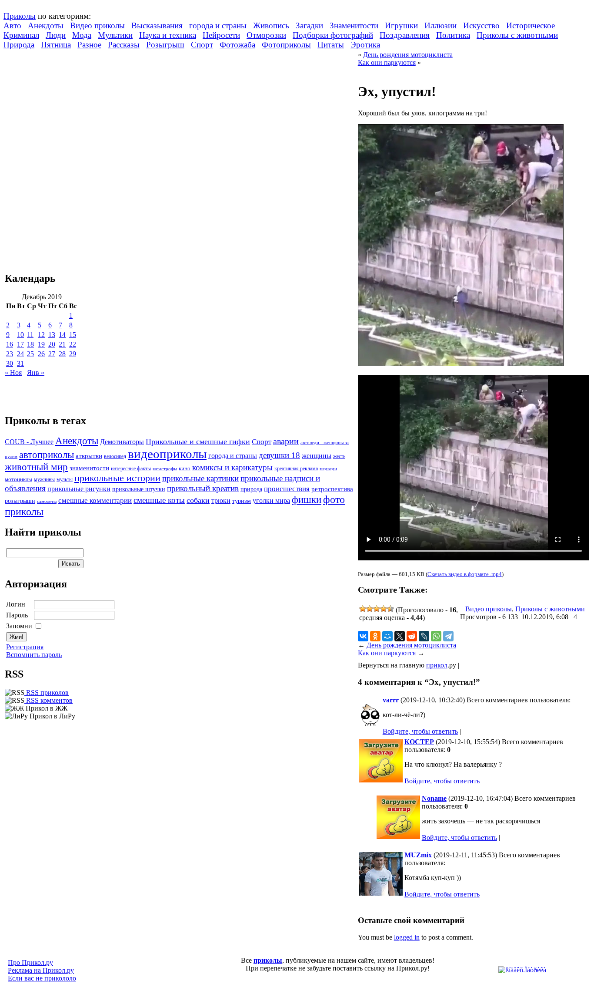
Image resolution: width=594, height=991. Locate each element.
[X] (399, 636)
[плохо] (369, 608)
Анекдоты (45, 25)
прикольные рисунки (78, 488)
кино (184, 468)
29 (72, 353)
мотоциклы (18, 479)
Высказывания (157, 25)
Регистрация (24, 647)
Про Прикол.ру (30, 962)
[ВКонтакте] (363, 636)
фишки (306, 499)
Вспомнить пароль (34, 654)
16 (9, 344)
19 (41, 344)
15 (72, 334)
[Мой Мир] (387, 636)
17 (20, 344)
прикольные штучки (138, 488)
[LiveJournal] (424, 636)
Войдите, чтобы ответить (420, 731)
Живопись (271, 25)
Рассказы (124, 44)
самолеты (47, 501)
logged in (407, 937)
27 (51, 353)
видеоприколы (167, 454)
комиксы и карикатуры (232, 467)
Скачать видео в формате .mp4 (464, 574)
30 (9, 363)
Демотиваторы (122, 442)
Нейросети (221, 35)
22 (72, 344)
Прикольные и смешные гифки (198, 441)
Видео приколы (97, 25)
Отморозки (266, 35)
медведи (328, 468)
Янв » (35, 372)
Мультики (115, 35)
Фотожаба (237, 44)
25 (30, 353)
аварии (286, 441)
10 (20, 334)
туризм (241, 501)
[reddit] (412, 636)
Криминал (21, 35)
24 (20, 353)
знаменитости (89, 468)
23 (9, 353)
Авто (12, 25)
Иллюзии (440, 25)
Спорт (202, 44)
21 (62, 344)
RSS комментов (48, 700)
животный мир (36, 466)
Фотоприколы (286, 44)
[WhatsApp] (436, 636)
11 (30, 334)
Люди (56, 35)
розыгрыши (20, 501)
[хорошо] (383, 608)
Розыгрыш (165, 44)
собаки (198, 500)
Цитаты (330, 44)
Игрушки (401, 25)
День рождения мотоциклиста (408, 54)
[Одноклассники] (375, 636)
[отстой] (362, 608)
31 (20, 363)
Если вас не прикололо (42, 978)
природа (251, 488)
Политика (453, 35)
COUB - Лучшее (29, 441)
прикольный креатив (203, 488)
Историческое (530, 25)
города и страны (218, 25)
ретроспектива (332, 488)
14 (62, 334)
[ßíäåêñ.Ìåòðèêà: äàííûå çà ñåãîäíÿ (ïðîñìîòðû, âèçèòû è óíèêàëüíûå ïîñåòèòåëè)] (522, 970)
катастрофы (165, 468)
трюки (220, 500)
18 (30, 344)
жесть (339, 456)
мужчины (44, 479)
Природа (18, 44)
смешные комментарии (95, 500)
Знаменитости (354, 25)
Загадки (309, 25)
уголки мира (271, 500)
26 (41, 353)
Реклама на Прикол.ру (41, 970)
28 (62, 353)
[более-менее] (376, 608)
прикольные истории (117, 478)
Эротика (365, 44)
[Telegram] (448, 636)
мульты (65, 479)
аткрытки (89, 455)
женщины (316, 455)
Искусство (481, 25)
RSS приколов (46, 692)
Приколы (19, 15)
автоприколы (46, 454)
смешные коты (159, 500)
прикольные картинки (200, 478)
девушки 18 (279, 455)
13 (51, 334)
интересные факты (131, 469)
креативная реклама (296, 468)
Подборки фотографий (333, 35)
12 (41, 334)
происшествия (287, 489)
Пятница (56, 44)
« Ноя (13, 372)
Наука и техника (167, 35)
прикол (436, 665)
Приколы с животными (517, 35)
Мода (81, 35)
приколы (268, 960)
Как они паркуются (387, 62)
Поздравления (405, 35)
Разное (89, 44)
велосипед (115, 456)
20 (51, 344)
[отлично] (390, 608)
